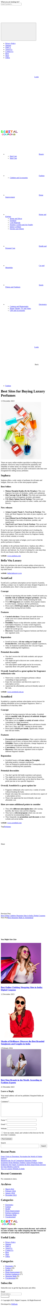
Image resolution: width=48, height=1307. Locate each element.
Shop (7, 56)
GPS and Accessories (17, 310)
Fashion (8, 386)
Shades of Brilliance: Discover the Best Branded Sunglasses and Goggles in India (22, 1042)
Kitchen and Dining (17, 229)
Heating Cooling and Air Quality (21, 225)
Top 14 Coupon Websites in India (13, 1169)
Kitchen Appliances (12, 1213)
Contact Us (9, 52)
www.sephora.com (14, 556)
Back (36, 364)
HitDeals (14, 1304)
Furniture (13, 221)
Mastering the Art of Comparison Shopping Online (19, 1161)
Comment (5, 1101)
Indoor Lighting (15, 227)
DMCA (8, 47)
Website (3, 1128)
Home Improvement (12, 1211)
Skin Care (13, 158)
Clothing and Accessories (19, 178)
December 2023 (11, 1195)
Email (3, 1124)
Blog (7, 54)
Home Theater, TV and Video (20, 308)
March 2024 (9, 1189)
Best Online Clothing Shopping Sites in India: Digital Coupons (23, 916)
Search (3, 1143)
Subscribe (5, 1296)
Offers (7, 58)
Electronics (9, 1205)
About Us (8, 49)
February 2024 (10, 1191)
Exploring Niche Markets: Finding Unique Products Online (22, 1163)
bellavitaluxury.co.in (14, 573)
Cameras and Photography (19, 306)
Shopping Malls (11, 1215)
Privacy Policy (10, 43)
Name (3, 1120)
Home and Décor (16, 219)
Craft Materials (15, 223)
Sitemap (8, 45)
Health (7, 1209)
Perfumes (7, 827)
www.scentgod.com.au (15, 692)
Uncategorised (10, 1217)
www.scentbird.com (14, 823)
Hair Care (13, 156)
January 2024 (10, 1193)
